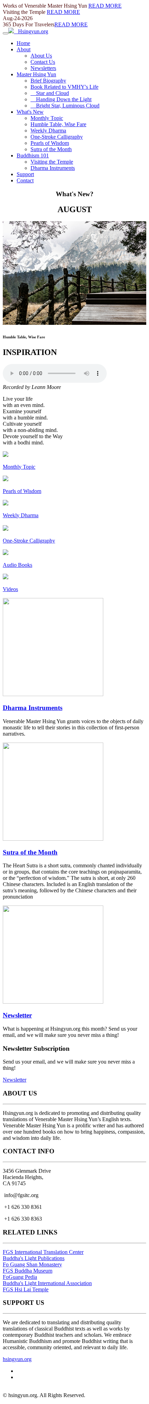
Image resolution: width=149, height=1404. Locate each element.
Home (23, 43)
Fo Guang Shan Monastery (32, 1264)
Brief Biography (48, 81)
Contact (25, 180)
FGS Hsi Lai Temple (26, 1289)
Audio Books (17, 565)
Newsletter (17, 1015)
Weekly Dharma (48, 130)
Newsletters (43, 68)
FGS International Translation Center (43, 1252)
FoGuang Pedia (20, 1277)
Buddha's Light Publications (33, 1258)
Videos (10, 589)
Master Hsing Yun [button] (36, 74)
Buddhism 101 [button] (33, 155)
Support (25, 174)
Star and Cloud (49, 93)
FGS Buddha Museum (27, 1271)
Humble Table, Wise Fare (58, 124)
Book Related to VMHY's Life (64, 87)
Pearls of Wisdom (49, 143)
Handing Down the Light (60, 99)
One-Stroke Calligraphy (56, 137)
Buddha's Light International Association (47, 1283)
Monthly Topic (46, 118)
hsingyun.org (17, 1359)
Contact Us (42, 62)
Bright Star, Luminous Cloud (64, 106)
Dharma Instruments (52, 168)
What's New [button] (30, 112)
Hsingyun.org (31, 31)
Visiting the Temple (51, 162)
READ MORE (105, 6)
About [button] (23, 49)
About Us (41, 56)
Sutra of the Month (51, 149)
